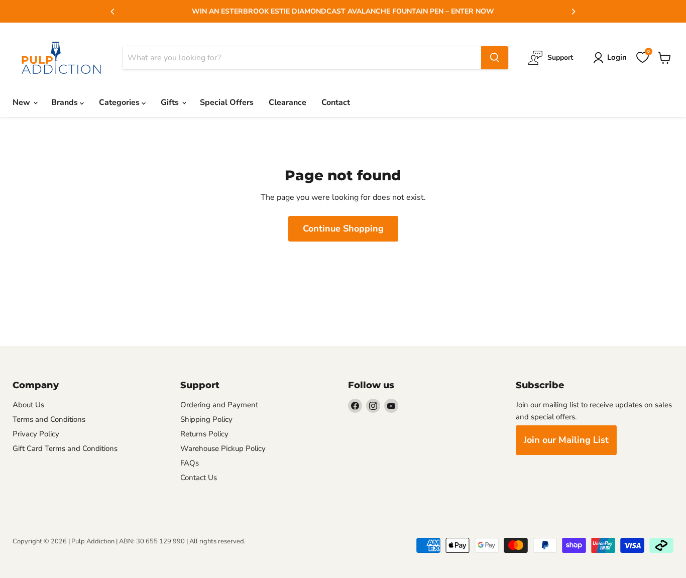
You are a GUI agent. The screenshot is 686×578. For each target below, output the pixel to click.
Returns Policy (204, 434)
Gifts (171, 102)
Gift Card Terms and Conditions (65, 448)
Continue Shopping (343, 228)
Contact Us (198, 478)
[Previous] (113, 12)
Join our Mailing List (566, 440)
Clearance (287, 102)
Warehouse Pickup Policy (223, 448)
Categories (120, 102)
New (22, 102)
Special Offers (227, 102)
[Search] (494, 57)
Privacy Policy (36, 434)
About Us (28, 405)
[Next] (573, 12)
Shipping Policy (206, 419)
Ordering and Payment (219, 405)
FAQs (189, 463)
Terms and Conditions (49, 419)
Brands (65, 102)
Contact (335, 102)
